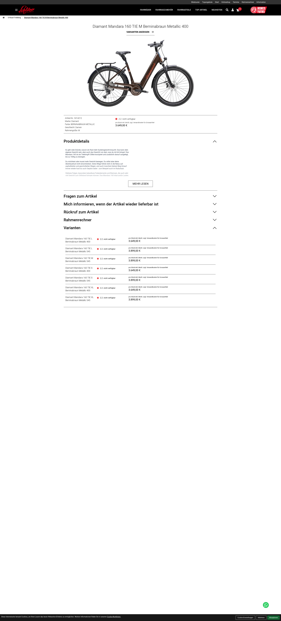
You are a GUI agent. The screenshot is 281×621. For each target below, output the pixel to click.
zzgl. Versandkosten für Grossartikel (142, 122)
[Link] (16, 10)
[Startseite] (4, 17)
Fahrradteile (184, 10)
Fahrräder (145, 10)
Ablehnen (261, 618)
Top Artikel (201, 10)
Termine (236, 2)
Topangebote (207, 2)
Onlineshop (225, 2)
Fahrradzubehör (164, 10)
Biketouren (195, 2)
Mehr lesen (141, 183)
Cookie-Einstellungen (245, 618)
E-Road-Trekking (14, 18)
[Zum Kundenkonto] (233, 9)
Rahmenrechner (248, 2)
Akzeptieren (273, 618)
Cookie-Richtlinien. (114, 617)
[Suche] (227, 10)
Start (217, 2)
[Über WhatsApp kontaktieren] (266, 605)
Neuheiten (217, 10)
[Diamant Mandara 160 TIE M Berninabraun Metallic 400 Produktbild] (140, 73)
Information (261, 2)
